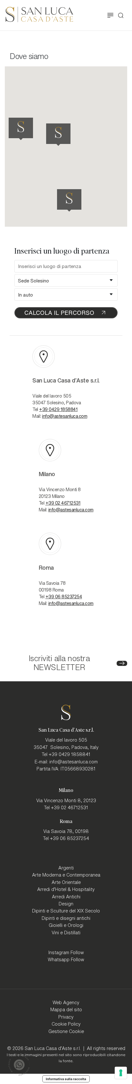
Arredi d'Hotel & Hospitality (66, 889)
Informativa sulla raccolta (66, 1079)
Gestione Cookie (66, 1031)
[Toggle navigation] (110, 15)
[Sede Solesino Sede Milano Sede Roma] (66, 280)
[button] (71, 135)
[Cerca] (120, 15)
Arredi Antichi (66, 896)
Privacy (66, 1017)
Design (66, 903)
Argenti (66, 867)
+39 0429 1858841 (58, 409)
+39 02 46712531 (63, 503)
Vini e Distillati (66, 932)
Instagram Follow (66, 952)
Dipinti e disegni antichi (66, 918)
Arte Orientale (66, 882)
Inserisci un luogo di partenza (61, 251)
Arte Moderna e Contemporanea (66, 875)
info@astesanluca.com (64, 416)
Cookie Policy (66, 1024)
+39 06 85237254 (63, 596)
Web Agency (66, 1002)
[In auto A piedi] (66, 294)
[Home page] (39, 13)
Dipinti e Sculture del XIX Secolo (66, 910)
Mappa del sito (66, 1009)
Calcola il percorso (59, 312)
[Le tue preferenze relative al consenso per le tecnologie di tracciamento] (121, 1073)
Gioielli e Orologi (66, 925)
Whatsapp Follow (66, 959)
